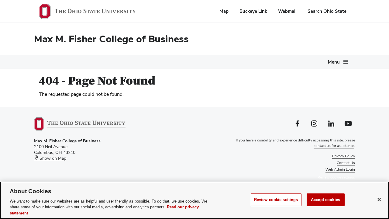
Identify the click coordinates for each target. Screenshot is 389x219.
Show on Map (52, 158)
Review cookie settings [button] (336, 177)
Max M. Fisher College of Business (111, 39)
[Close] (379, 199)
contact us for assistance (334, 145)
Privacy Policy (343, 156)
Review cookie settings (276, 199)
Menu (334, 62)
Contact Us (346, 162)
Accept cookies (325, 199)
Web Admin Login (340, 169)
